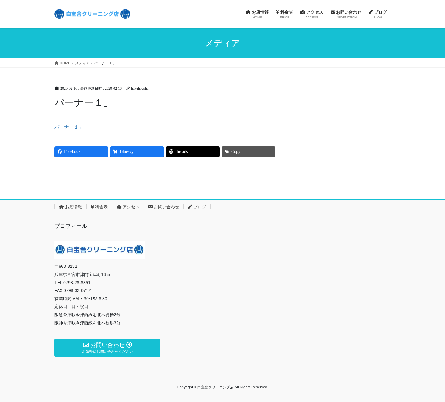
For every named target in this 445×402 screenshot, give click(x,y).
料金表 (101, 206)
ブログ (199, 206)
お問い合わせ (166, 206)
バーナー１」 (69, 127)
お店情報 (73, 206)
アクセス (130, 206)
